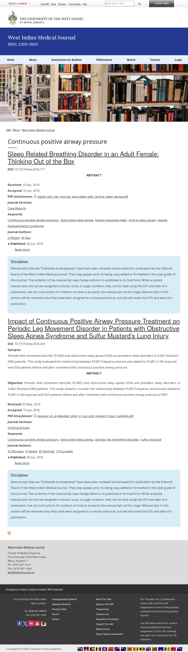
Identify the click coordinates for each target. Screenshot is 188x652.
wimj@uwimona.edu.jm (21, 572)
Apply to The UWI (104, 604)
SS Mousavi (16, 451)
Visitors (55, 619)
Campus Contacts (37, 589)
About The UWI (103, 599)
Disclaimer (36, 648)
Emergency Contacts (16, 589)
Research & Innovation (107, 619)
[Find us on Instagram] (43, 625)
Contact (155, 59)
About (33, 59)
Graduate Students (61, 604)
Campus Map (75, 3)
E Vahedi (31, 451)
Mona (16, 130)
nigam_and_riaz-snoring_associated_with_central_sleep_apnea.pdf (82, 197)
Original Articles (19, 428)
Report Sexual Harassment (109, 633)
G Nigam (14, 238)
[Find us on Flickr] (31, 625)
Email (53, 3)
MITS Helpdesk (55, 589)
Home (10, 59)
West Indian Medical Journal (38, 130)
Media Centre (103, 628)
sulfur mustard (151, 440)
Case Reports (17, 208)
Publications (104, 59)
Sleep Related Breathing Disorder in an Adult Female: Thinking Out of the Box (83, 157)
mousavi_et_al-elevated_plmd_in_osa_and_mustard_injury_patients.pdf (85, 416)
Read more (22, 250)
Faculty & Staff (59, 609)
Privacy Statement (52, 648)
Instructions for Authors (66, 59)
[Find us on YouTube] (37, 625)
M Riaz (26, 238)
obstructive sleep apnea (76, 220)
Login (178, 59)
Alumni (55, 614)
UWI (8, 130)
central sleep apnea (142, 220)
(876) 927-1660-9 (37, 610)
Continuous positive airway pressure (33, 220)
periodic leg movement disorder (117, 440)
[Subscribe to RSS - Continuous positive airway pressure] (9, 533)
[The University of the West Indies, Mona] (55, 17)
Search (131, 59)
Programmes (102, 609)
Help (85, 3)
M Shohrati (46, 451)
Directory (62, 3)
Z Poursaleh (64, 451)
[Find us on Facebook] (19, 625)
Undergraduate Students (64, 599)
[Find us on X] (25, 625)
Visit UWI (45, 3)
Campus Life (102, 614)
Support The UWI (104, 623)
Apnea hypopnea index (111, 220)
